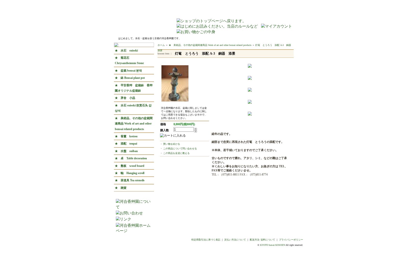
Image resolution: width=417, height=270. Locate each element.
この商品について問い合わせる (180, 148)
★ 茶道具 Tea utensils (130, 180)
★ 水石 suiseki (126, 50)
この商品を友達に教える (176, 153)
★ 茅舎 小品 (125, 98)
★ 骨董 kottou (126, 136)
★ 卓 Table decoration (131, 158)
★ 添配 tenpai (126, 143)
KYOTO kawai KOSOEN (272, 245)
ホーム (161, 45)
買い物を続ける (171, 144)
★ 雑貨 (122, 188)
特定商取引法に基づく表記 (205, 239)
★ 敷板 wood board (129, 166)
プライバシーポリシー (291, 239)
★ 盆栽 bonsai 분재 (128, 70)
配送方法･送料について (262, 239)
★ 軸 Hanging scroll (129, 173)
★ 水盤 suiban (126, 151)
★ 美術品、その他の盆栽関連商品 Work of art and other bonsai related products (134, 124)
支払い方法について (235, 239)
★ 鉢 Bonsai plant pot (130, 78)
